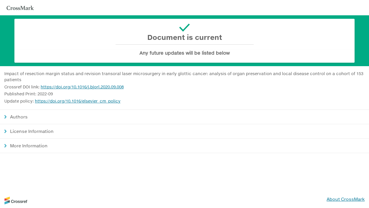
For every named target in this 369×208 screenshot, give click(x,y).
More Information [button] (29, 145)
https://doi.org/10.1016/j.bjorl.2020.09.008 (82, 86)
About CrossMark (346, 199)
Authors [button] (19, 116)
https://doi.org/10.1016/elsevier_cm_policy (78, 101)
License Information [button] (32, 131)
